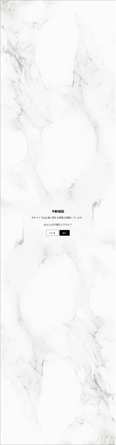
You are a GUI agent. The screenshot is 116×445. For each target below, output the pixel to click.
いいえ (51, 233)
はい (64, 233)
